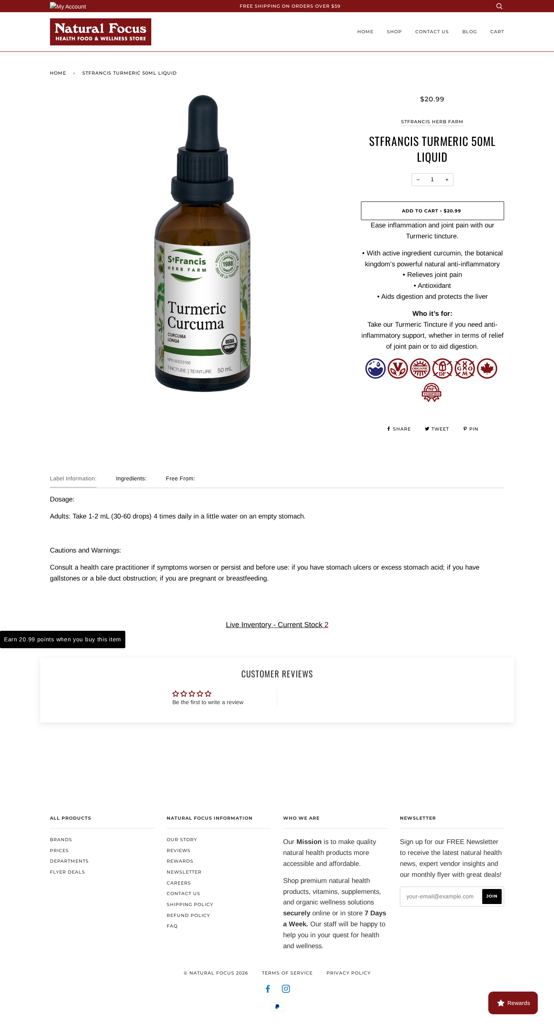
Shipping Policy (190, 904)
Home (365, 31)
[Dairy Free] (442, 376)
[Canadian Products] (487, 376)
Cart (497, 31)
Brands (61, 839)
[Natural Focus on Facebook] (268, 990)
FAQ (172, 926)
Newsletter (184, 872)
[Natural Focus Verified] (431, 400)
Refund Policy (188, 915)
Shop (394, 31)
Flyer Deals (67, 872)
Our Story (182, 839)
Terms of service (287, 973)
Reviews (179, 850)
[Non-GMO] (465, 376)
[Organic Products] (420, 376)
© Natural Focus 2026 (216, 973)
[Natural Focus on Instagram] (286, 990)
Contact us (432, 31)
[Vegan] (398, 376)
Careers (179, 883)
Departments (69, 861)
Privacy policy (348, 973)
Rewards (180, 861)
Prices (59, 850)
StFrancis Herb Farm (432, 121)
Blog (469, 31)
